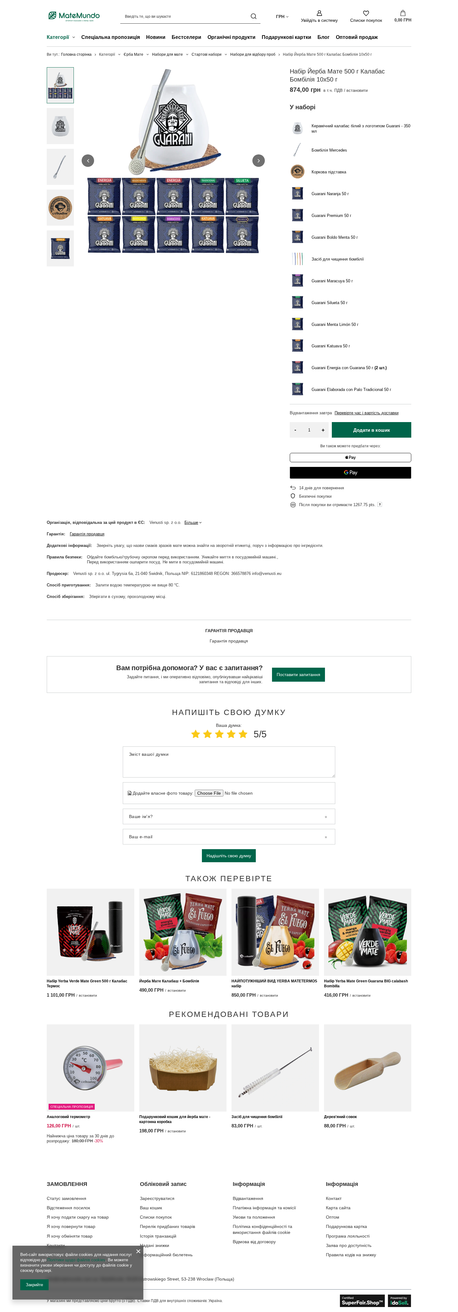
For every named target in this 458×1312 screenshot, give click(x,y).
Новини (155, 37)
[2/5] (207, 734)
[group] (173, 160)
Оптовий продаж (357, 37)
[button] (88, 160)
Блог (323, 37)
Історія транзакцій (158, 1236)
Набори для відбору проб (252, 54)
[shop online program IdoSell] (375, 1301)
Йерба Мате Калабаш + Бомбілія (169, 981)
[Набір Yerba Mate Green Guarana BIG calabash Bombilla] (368, 932)
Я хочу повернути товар (71, 1226)
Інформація (249, 1184)
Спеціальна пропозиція (110, 37)
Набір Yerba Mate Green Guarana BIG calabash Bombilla (366, 983)
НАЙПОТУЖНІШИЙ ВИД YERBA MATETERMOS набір (274, 983)
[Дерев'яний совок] (368, 1068)
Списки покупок (156, 1217)
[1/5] (195, 734)
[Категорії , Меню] (75, 38)
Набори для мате (167, 54)
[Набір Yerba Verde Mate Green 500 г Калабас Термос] (90, 932)
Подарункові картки (286, 37)
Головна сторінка (76, 54)
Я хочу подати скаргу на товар (78, 1217)
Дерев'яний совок (340, 1117)
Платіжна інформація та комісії (264, 1207)
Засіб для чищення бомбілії (256, 1117)
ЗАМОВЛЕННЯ (67, 1184)
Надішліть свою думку (229, 855)
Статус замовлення (66, 1198)
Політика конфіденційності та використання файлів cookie (262, 1229)
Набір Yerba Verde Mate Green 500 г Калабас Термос (87, 983)
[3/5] (219, 734)
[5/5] (243, 734)
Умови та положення (254, 1217)
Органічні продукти (231, 37)
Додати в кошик (371, 430)
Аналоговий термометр (68, 1117)
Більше (191, 522)
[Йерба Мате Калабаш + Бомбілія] (183, 932)
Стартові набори (207, 54)
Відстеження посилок (68, 1207)
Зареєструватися (157, 1198)
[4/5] (231, 734)
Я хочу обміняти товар (70, 1236)
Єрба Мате (133, 54)
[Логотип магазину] (74, 16)
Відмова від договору (254, 1241)
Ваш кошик (151, 1207)
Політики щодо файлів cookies (76, 1260)
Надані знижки (154, 1245)
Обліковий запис (163, 1184)
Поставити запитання (298, 674)
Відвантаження (248, 1198)
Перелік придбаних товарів (167, 1226)
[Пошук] (253, 16)
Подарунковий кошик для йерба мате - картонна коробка (174, 1119)
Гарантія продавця (87, 534)
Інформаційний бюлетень (166, 1254)
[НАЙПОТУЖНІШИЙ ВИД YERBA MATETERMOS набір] (275, 932)
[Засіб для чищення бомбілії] (275, 1068)
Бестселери (186, 37)
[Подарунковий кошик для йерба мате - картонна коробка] (183, 1068)
